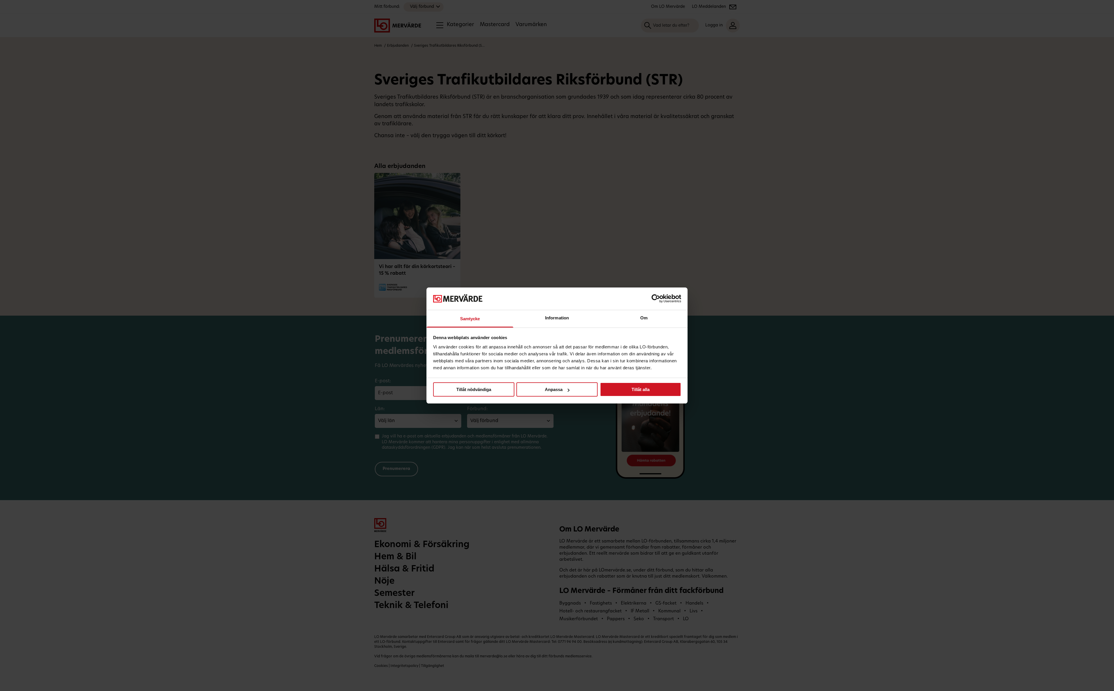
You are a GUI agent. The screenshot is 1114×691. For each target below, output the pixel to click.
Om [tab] (644, 317)
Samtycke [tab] (470, 318)
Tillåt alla (641, 389)
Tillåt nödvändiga (473, 389)
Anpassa (554, 389)
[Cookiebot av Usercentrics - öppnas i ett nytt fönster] (655, 298)
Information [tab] (557, 317)
